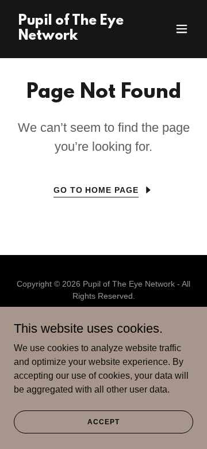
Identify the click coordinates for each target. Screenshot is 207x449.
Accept (103, 421)
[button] (181, 28)
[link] (76, 36)
